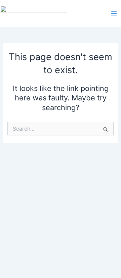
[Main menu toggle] (114, 13)
